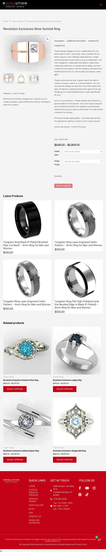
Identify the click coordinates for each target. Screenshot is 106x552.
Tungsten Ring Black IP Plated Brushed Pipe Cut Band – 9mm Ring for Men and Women (26, 245)
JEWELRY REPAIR (33, 500)
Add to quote (63, 186)
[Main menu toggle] (100, 4)
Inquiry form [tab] (59, 45)
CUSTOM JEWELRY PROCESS (33, 492)
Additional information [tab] (76, 41)
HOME (32, 486)
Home (5, 21)
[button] (47, 39)
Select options (15, 389)
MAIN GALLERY (36, 505)
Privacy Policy (81, 544)
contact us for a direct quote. (87, 121)
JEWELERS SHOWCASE (34, 521)
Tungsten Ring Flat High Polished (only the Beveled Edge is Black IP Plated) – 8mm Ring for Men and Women (77, 304)
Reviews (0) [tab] (93, 41)
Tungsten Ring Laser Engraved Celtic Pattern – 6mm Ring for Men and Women (27, 303)
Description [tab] (59, 41)
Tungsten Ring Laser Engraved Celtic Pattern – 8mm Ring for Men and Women (78, 244)
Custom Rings (17, 21)
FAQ (31, 513)
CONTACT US (35, 516)
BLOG (31, 509)
